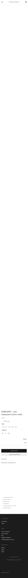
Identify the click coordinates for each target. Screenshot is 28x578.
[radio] (3, 427)
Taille (2, 424)
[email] (18, 562)
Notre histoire (4, 521)
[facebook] (10, 562)
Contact (2, 523)
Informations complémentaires (8, 462)
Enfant (2, 551)
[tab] (14, 459)
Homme (3, 547)
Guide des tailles (6, 421)
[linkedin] (16, 562)
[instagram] (13, 562)
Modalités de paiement (6, 537)
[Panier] (26, 2)
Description (4, 459)
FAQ (2, 535)
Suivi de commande (5, 531)
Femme (2, 549)
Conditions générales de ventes (7, 539)
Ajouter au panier (14, 450)
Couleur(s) (3, 430)
